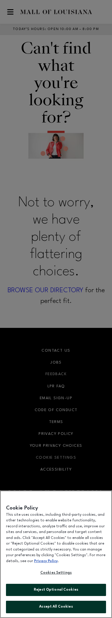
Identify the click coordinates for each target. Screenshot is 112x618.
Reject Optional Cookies (56, 590)
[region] (56, 554)
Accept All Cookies (56, 606)
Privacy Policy (46, 561)
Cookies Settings (56, 573)
